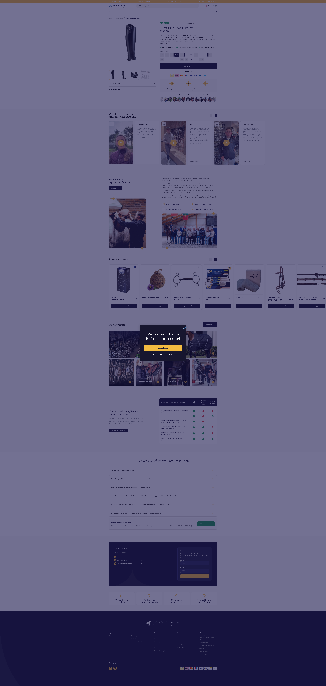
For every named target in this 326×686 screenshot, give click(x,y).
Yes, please (163, 348)
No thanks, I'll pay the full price (163, 355)
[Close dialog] (184, 327)
